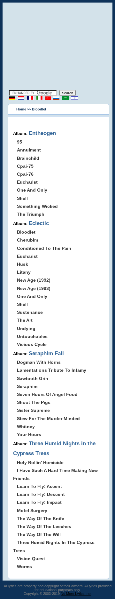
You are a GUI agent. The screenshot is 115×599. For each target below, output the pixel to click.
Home (21, 109)
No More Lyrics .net (76, 593)
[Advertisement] (57, 47)
